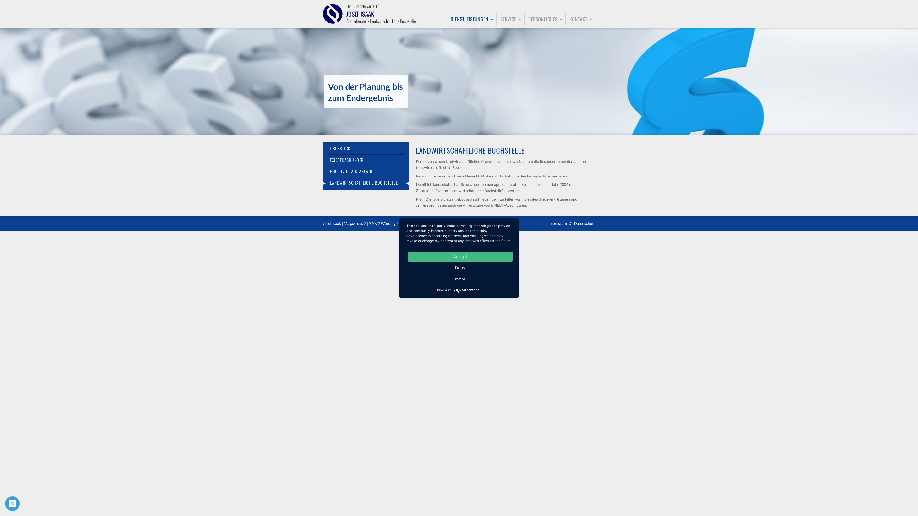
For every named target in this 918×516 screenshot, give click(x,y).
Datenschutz (584, 224)
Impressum (558, 224)
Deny (460, 267)
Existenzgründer (347, 160)
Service (508, 19)
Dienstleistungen (469, 19)
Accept (460, 256)
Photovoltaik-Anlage (351, 171)
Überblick (340, 149)
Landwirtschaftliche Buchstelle (364, 183)
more (460, 278)
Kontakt (578, 19)
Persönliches (542, 19)
